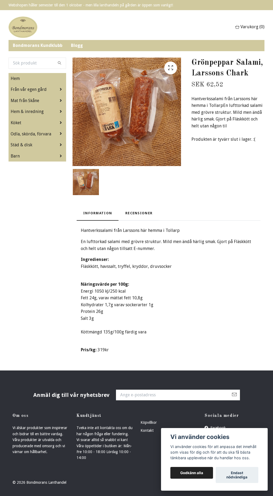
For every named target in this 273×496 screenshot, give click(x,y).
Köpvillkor (148, 422)
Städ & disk (21, 144)
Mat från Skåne (25, 100)
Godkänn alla (191, 473)
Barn (15, 156)
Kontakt (147, 430)
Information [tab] (97, 213)
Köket (16, 122)
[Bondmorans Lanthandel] (23, 27)
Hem (15, 78)
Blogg (77, 45)
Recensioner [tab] (138, 213)
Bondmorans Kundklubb (37, 45)
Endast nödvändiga (236, 475)
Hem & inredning (27, 111)
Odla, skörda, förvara (31, 133)
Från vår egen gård (29, 89)
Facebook (217, 428)
